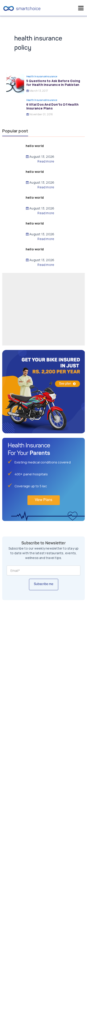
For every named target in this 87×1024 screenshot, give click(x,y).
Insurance (51, 76)
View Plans (43, 500)
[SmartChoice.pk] (21, 8)
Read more (45, 161)
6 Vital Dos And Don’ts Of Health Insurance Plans (52, 106)
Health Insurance (36, 76)
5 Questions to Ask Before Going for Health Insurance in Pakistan (53, 83)
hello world (35, 146)
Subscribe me (43, 584)
